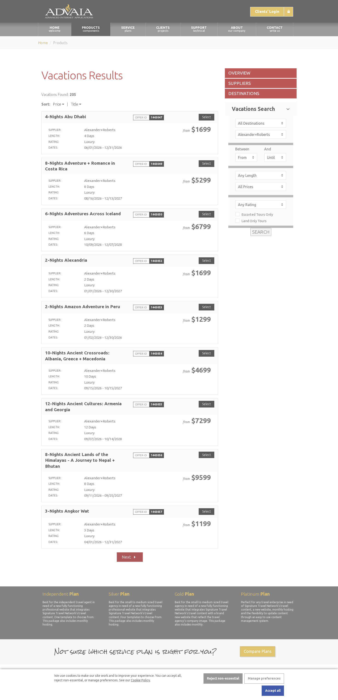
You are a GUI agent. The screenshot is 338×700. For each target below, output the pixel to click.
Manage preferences (264, 678)
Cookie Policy (140, 680)
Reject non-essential (223, 678)
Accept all (273, 690)
